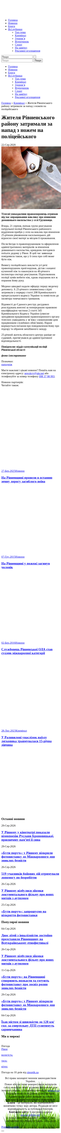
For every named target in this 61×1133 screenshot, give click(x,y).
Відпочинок (22, 41)
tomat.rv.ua (53, 1090)
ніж (10, 364)
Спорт (18, 44)
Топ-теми (20, 32)
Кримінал (20, 35)
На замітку (21, 47)
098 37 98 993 (47, 376)
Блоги (11, 26)
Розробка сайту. (10, 1126)
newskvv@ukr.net (34, 373)
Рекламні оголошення (27, 50)
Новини (12, 23)
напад (4, 364)
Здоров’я (20, 38)
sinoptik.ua (33, 1072)
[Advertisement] (30, 782)
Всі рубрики (15, 29)
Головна (13, 20)
